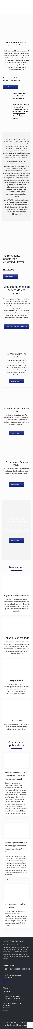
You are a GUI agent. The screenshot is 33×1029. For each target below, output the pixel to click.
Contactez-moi (12, 87)
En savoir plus (9, 276)
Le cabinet (6, 991)
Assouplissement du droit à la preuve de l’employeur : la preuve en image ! (16, 776)
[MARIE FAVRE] (16, 7)
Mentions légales (22, 1025)
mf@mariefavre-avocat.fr (13, 975)
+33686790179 (10, 977)
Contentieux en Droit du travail (16, 409)
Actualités (6, 1008)
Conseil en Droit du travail (16, 355)
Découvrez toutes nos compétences (16, 326)
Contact (5, 1010)
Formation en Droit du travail (16, 463)
